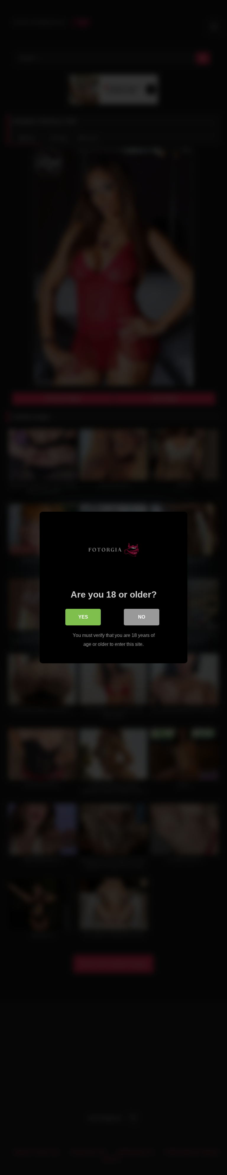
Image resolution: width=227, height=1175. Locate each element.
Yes (83, 616)
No (141, 616)
